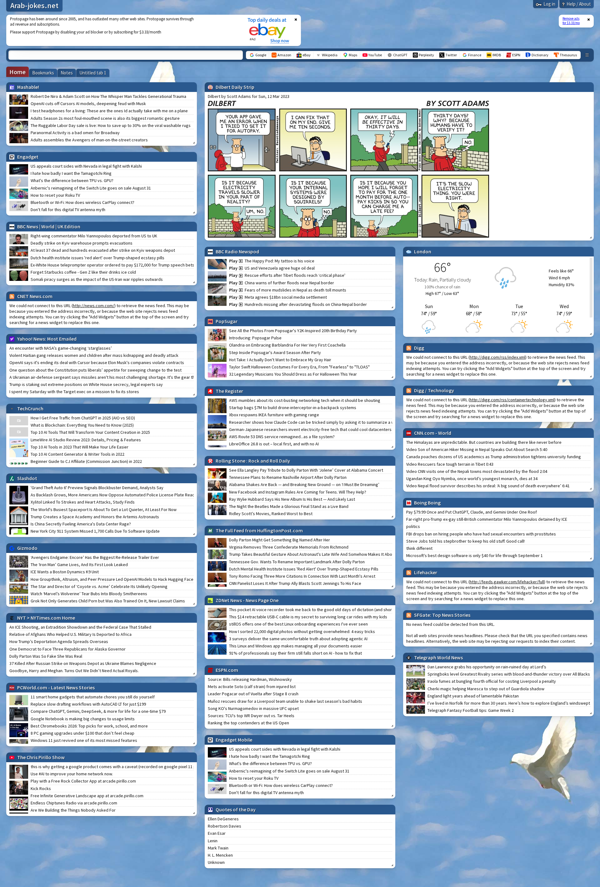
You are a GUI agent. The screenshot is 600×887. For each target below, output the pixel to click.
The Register (229, 391)
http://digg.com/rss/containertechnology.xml (512, 400)
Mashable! (28, 87)
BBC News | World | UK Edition (48, 226)
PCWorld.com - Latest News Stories (56, 687)
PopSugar (227, 321)
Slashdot (27, 478)
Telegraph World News (438, 657)
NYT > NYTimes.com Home (46, 618)
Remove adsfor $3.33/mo (571, 20)
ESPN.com (227, 670)
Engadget (27, 157)
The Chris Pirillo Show (41, 757)
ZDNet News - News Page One (247, 600)
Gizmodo (27, 548)
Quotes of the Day (236, 809)
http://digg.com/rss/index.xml (497, 357)
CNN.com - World (432, 433)
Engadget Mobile (234, 740)
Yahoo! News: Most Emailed (47, 339)
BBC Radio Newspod (237, 251)
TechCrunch (30, 408)
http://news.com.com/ (93, 305)
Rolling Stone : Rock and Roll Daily (253, 461)
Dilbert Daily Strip (235, 87)
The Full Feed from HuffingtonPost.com (259, 530)
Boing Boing (427, 502)
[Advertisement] (123, 30)
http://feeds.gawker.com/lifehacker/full (507, 582)
